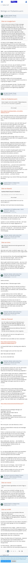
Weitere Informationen (5, 561)
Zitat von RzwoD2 (6, 188)
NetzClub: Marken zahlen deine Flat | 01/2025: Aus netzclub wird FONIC (13, 236)
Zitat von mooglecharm (8, 21)
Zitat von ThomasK (7, 319)
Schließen (14, 561)
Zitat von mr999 (6, 509)
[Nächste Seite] (22, 551)
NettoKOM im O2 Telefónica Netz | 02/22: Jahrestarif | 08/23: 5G (14, 210)
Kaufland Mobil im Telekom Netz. (12, 183)
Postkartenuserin (7, 17)
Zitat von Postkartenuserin (9, 99)
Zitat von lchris (5, 242)
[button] (2, 2)
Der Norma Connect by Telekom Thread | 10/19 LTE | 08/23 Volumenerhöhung (14, 476)
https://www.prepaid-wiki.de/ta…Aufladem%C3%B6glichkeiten (9, 342)
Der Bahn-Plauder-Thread (10, 15)
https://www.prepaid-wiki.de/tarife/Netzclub (11, 403)
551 (19, 551)
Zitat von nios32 (6, 482)
